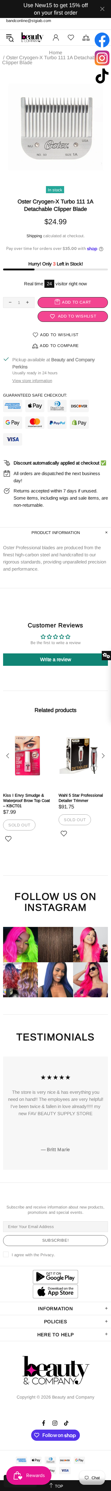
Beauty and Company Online (32, 37)
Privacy (47, 1255)
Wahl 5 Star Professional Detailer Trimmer (81, 798)
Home (55, 52)
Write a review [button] (55, 659)
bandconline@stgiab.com (28, 20)
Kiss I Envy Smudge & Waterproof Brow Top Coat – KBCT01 (26, 800)
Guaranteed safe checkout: (35, 395)
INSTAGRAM (55, 907)
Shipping (34, 236)
